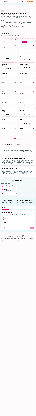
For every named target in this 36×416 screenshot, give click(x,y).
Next (19, 138)
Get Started (29, 1)
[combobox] (5, 218)
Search (25, 41)
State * (3, 216)
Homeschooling (4, 6)
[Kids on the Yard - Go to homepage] (6, 1)
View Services (8, 50)
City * (3, 219)
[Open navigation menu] (34, 1)
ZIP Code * (4, 222)
